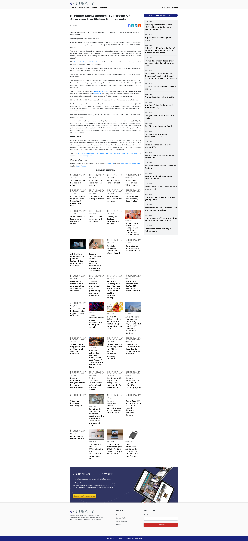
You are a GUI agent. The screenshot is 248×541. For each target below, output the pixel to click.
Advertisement (121, 521)
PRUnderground (86, 156)
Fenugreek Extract (100, 91)
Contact (119, 524)
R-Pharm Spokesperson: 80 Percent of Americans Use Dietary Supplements (107, 153)
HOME (74, 8)
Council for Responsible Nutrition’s (86, 62)
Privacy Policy (121, 518)
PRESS (94, 8)
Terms (118, 515)
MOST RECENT (84, 8)
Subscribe (161, 525)
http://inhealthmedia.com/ (130, 164)
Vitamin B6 (97, 94)
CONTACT (103, 8)
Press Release (81, 166)
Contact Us (109, 164)
